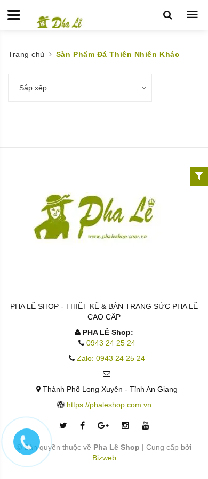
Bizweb (104, 457)
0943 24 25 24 (110, 343)
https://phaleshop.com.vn (109, 404)
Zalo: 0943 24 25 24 (111, 358)
